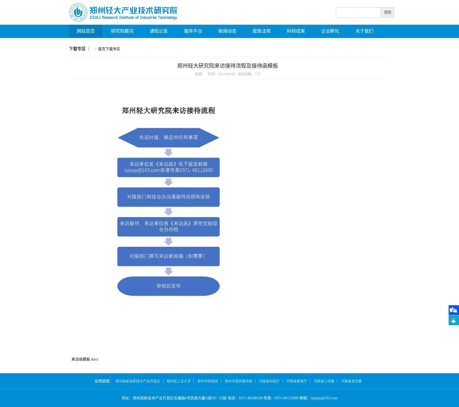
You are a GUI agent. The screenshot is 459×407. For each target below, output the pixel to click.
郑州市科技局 (207, 381)
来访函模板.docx (84, 359)
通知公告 (159, 31)
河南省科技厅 (269, 381)
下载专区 (112, 49)
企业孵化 (330, 31)
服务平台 (193, 31)
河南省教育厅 (296, 381)
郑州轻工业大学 (179, 381)
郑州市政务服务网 (238, 381)
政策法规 (262, 31)
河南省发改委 (351, 381)
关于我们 (364, 31)
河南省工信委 (324, 381)
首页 (101, 49)
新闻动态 (227, 31)
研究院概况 (122, 31)
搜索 (388, 12)
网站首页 (86, 31)
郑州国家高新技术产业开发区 (138, 381)
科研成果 (296, 31)
